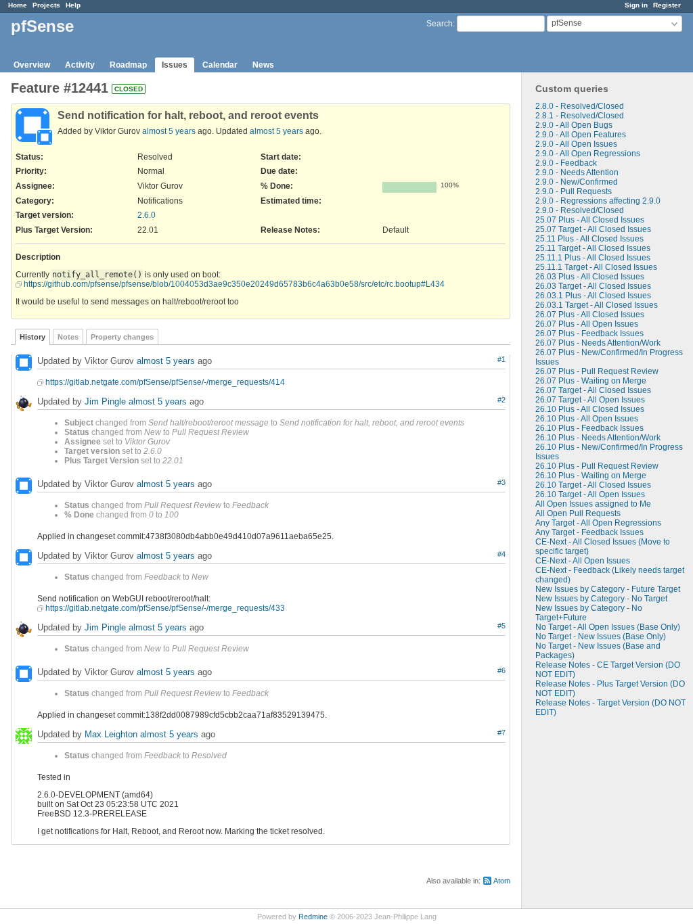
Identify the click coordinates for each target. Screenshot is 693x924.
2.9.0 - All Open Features (580, 134)
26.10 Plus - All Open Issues (586, 418)
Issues (174, 65)
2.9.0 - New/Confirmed (576, 182)
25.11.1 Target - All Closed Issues (596, 267)
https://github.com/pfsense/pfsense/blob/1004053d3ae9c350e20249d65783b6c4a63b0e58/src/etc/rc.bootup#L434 (234, 284)
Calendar (220, 65)
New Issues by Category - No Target (601, 598)
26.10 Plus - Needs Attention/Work (598, 437)
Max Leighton (111, 734)
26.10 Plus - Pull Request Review (596, 466)
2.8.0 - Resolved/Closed (579, 106)
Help (73, 5)
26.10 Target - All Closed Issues (593, 485)
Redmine (313, 917)
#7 (501, 733)
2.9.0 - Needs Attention (577, 172)
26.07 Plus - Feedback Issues (589, 333)
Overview (32, 65)
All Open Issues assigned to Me (593, 504)
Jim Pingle (105, 401)
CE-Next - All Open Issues (582, 560)
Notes (68, 337)
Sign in (636, 5)
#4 (501, 554)
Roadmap (128, 65)
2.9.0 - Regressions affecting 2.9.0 (598, 201)
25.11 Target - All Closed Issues (592, 248)
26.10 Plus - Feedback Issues (589, 428)
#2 (501, 400)
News (263, 65)
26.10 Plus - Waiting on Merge (590, 475)
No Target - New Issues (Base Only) (600, 636)
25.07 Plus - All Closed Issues (589, 220)
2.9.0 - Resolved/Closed (579, 210)
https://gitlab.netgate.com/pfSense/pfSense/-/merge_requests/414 (165, 382)
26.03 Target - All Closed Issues (593, 286)
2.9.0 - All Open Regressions (587, 153)
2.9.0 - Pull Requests (573, 191)
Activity (80, 65)
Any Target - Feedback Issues (589, 532)
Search (439, 23)
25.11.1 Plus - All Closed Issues (592, 257)
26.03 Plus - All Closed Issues (589, 276)
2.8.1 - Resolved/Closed (579, 115)
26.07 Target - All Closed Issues (593, 390)
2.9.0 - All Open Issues (576, 144)
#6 (501, 670)
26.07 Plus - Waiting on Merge (590, 381)
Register (667, 5)
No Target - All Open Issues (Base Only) (607, 627)
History (32, 337)
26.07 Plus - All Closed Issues (589, 314)
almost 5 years (169, 131)
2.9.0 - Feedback (566, 163)
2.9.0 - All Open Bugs (573, 125)
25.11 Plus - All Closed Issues (589, 239)
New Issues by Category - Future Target (607, 589)
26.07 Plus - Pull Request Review (596, 371)
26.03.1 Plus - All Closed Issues (593, 295)
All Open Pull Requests (578, 513)
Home (17, 5)
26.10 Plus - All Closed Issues (589, 409)
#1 (501, 359)
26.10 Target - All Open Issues (590, 494)
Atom (501, 881)
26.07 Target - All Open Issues (590, 400)
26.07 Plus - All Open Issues (586, 324)
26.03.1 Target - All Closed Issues (596, 305)
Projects (46, 5)
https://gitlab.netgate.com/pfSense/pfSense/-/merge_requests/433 (165, 608)
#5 (501, 626)
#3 (501, 482)
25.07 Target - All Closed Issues (593, 229)
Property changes (122, 337)
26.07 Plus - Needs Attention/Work (598, 343)
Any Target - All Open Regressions (598, 523)
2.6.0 (146, 215)
